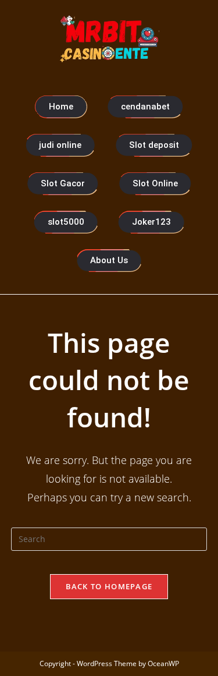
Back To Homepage (109, 586)
